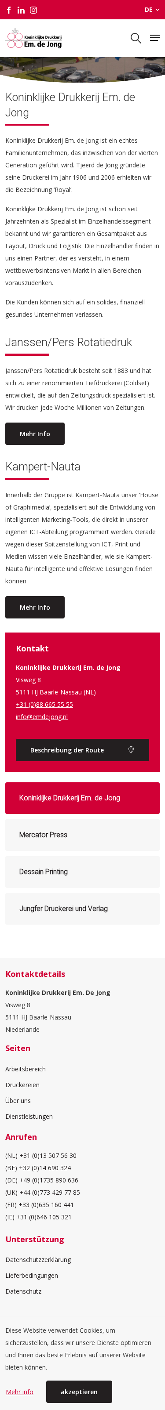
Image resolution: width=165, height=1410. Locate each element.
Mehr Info (35, 434)
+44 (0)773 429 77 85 (49, 1192)
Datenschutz (23, 1291)
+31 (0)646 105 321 (44, 1217)
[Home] (33, 38)
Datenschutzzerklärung (38, 1259)
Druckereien (22, 1085)
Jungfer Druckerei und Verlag (63, 908)
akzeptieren (79, 1392)
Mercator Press (43, 835)
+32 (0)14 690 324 (45, 1168)
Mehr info (19, 1392)
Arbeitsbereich (25, 1069)
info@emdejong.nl (42, 716)
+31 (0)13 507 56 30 (48, 1155)
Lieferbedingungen (31, 1275)
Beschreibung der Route (67, 750)
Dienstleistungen (29, 1116)
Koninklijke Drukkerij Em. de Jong (69, 798)
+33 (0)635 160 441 (46, 1204)
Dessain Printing (43, 872)
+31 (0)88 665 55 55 (44, 704)
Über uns (18, 1100)
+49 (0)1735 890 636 (48, 1180)
